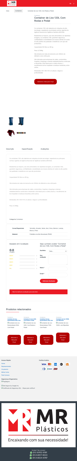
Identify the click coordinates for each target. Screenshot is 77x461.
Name (42, 267)
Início (7, 11)
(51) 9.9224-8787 (40, 458)
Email (42, 273)
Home (3, 363)
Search (71, 3)
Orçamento (4, 369)
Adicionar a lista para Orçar (45, 81)
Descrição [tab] (10, 149)
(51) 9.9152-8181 (39, 452)
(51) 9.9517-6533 (39, 455)
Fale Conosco (5, 375)
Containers (18, 11)
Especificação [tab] (27, 149)
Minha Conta (5, 372)
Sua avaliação (43, 256)
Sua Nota (43, 250)
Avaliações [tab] (45, 149)
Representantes (6, 366)
